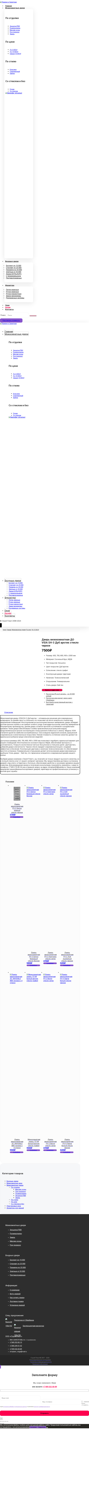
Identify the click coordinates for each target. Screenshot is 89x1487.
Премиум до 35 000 (18, 1267)
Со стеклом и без (17, 1204)
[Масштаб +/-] (1, 1421)
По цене (14, 1202)
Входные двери (12, 1181)
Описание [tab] (8, 712)
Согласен (33, 1427)
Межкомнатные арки (14, 1183)
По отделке (15, 1187)
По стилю (14, 1200)
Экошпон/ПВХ (20, 1196)
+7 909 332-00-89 (50, 1387)
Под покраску (20, 1191)
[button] (33, 315)
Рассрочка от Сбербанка (24, 1320)
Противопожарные (17, 1275)
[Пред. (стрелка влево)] (1, 1423)
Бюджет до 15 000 (17, 1260)
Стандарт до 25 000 (17, 1264)
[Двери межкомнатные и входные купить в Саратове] (8, 2)
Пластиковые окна (14, 1206)
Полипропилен (20, 1194)
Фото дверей (15, 1294)
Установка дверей (17, 1305)
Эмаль (17, 1198)
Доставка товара (17, 1301)
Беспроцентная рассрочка (33, 1326)
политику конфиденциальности (42, 1406)
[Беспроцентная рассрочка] (17, 1327)
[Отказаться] (47, 1427)
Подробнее (16, 817)
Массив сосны (20, 1189)
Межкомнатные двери (15, 1185)
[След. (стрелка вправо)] (3, 1423)
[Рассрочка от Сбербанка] (8, 1321)
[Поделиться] (5, 1421)
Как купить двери (17, 1298)
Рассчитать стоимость (11, 320)
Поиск (3, 315)
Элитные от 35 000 (17, 1271)
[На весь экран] (3, 1421)
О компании (14, 1290)
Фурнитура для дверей (15, 1208)
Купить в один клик (52, 690)
